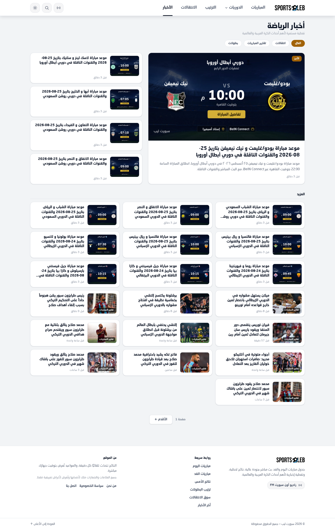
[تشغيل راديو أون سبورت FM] (59, 8)
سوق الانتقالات (200, 497)
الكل (298, 43)
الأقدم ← (161, 419)
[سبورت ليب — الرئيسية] (290, 7)
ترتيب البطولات (200, 489)
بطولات (233, 43)
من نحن (111, 486)
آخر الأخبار (204, 505)
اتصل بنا (71, 486)
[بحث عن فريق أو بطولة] (47, 8)
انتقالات (280, 43)
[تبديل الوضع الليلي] (35, 8)
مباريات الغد (202, 474)
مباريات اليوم (202, 466)
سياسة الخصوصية (91, 486)
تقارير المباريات (256, 43)
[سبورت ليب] (262, 460)
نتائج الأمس (203, 481)
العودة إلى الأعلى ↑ (42, 524)
